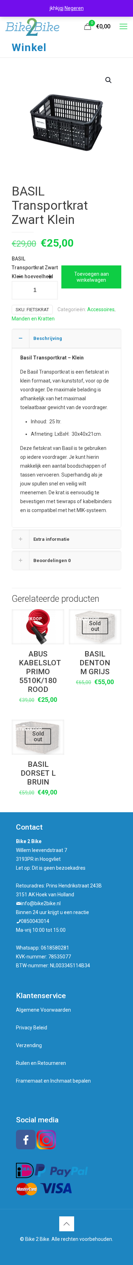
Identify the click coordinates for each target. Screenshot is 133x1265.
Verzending (29, 1045)
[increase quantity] (50, 277)
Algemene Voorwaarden (43, 1010)
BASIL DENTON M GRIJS (94, 663)
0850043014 (35, 921)
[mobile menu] (123, 27)
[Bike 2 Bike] (32, 26)
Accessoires (101, 309)
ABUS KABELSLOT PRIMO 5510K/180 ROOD (40, 672)
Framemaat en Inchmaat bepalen (53, 1081)
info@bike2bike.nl (41, 903)
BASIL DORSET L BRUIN (38, 773)
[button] (109, 80)
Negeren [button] (74, 8)
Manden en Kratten (33, 318)
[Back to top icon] (66, 1223)
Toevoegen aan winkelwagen (91, 277)
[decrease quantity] (19, 277)
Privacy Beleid (31, 1027)
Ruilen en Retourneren (41, 1063)
